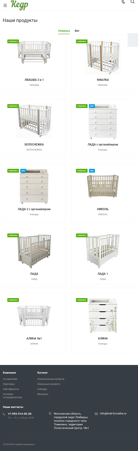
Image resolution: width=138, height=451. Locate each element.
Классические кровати (50, 379)
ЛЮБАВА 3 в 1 (34, 80)
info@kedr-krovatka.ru (113, 413)
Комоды (42, 389)
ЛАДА (34, 274)
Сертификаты (11, 389)
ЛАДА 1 (103, 274)
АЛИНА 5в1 (34, 338)
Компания (9, 372)
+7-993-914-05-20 (19, 413)
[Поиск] (132, 2)
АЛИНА (103, 338)
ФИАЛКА (103, 80)
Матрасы (42, 394)
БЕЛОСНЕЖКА (34, 144)
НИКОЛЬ (103, 209)
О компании (10, 379)
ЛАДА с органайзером (103, 144)
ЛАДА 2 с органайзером (34, 209)
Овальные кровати (48, 384)
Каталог (42, 372)
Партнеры (9, 384)
